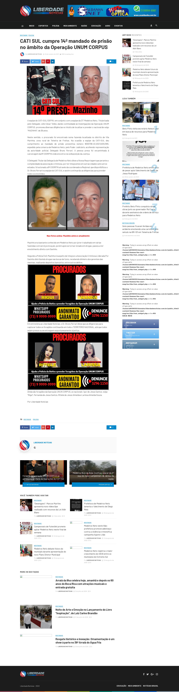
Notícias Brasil (150, 686)
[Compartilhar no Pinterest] (48, 61)
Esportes (43, 26)
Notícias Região (128, 223)
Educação (96, 26)
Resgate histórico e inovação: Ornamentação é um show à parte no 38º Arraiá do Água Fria (85, 640)
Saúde (84, 26)
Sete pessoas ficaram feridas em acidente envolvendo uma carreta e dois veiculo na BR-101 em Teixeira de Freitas (140, 229)
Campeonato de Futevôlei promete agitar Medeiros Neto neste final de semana (50, 529)
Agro (107, 26)
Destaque (24, 35)
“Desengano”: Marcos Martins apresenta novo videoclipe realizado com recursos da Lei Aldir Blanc (50, 508)
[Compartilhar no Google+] (43, 61)
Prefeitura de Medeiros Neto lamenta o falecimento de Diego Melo (98, 506)
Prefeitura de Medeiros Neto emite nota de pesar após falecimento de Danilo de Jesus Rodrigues (140, 170)
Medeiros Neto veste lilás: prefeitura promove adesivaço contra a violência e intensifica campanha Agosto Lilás (98, 530)
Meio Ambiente (70, 26)
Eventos (118, 26)
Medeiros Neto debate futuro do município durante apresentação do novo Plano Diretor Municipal (50, 551)
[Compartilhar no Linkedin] (53, 61)
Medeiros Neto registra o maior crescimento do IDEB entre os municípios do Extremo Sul (98, 553)
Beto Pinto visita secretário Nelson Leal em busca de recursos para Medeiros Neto (140, 131)
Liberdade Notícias (34, 54)
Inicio (31, 26)
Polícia (55, 26)
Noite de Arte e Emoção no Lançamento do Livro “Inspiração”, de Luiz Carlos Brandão (84, 611)
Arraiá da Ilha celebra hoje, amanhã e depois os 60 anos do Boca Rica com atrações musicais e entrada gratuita (84, 584)
